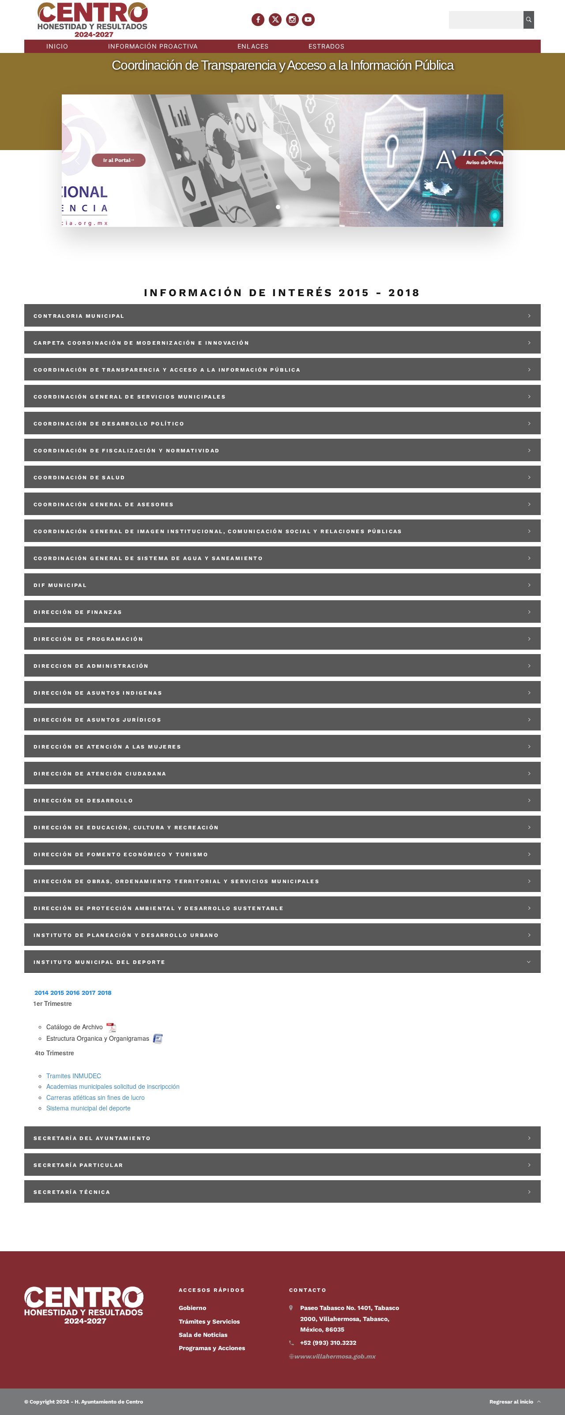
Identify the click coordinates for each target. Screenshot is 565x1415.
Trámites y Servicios (209, 1321)
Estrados (327, 46)
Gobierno (192, 1307)
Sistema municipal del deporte (88, 1107)
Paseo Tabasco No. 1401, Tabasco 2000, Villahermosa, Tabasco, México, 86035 (349, 1318)
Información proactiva (153, 46)
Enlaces (253, 46)
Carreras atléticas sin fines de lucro (95, 1097)
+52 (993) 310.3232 (328, 1342)
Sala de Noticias (203, 1334)
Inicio (57, 46)
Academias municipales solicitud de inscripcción (113, 1086)
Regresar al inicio (513, 1402)
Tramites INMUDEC (73, 1075)
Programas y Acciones (212, 1347)
